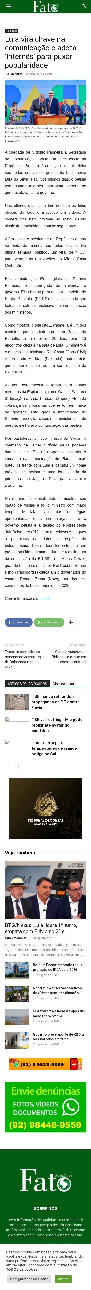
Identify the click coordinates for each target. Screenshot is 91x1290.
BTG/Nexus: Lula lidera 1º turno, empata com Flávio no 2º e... (41, 928)
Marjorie (16, 73)
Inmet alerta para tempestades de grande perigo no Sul (54, 748)
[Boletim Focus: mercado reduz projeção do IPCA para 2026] (17, 970)
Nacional (11, 30)
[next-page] (16, 766)
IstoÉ (45, 599)
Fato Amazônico (15, 938)
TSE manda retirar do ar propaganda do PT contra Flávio (56, 702)
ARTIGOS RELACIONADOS (27, 684)
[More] (71, 622)
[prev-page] (8, 766)
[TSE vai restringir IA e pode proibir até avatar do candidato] (17, 725)
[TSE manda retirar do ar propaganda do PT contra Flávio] (17, 702)
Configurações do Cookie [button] (29, 1279)
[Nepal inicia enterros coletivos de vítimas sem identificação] (17, 994)
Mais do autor (63, 684)
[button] (8, 6)
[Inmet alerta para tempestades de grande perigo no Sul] (17, 748)
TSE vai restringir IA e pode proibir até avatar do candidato (57, 725)
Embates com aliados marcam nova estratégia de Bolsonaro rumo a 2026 (24, 659)
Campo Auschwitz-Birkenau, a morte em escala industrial (69, 657)
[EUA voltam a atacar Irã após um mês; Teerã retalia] (17, 1017)
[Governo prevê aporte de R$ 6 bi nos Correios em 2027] (17, 1040)
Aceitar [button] (63, 1279)
